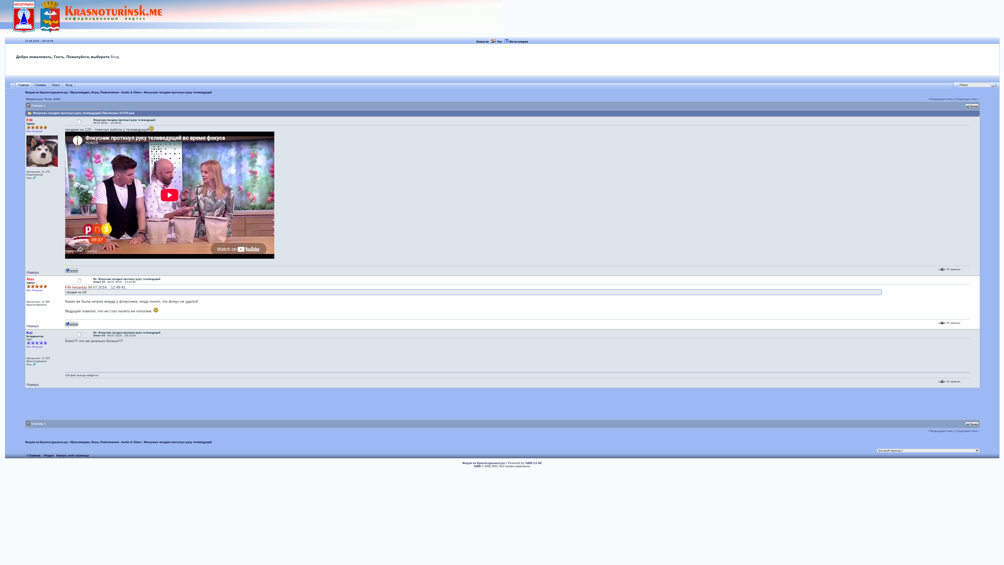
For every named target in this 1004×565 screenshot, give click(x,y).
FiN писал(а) (76, 287)
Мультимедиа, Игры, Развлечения (94, 92)
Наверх (32, 272)
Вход (115, 57)
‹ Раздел (48, 455)
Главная (23, 85)
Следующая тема (966, 99)
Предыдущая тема (941, 99)
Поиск (56, 85)
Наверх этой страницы (72, 455)
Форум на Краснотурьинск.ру (46, 92)
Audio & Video (131, 92)
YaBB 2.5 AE (533, 463)
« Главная (33, 455)
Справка (40, 85)
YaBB (477, 466)
